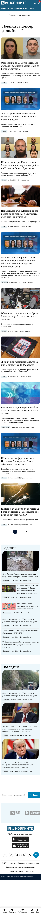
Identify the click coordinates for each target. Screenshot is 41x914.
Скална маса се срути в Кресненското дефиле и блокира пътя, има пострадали (20, 620)
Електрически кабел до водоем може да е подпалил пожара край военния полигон (20, 644)
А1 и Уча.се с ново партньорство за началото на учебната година (27, 606)
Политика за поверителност (28, 863)
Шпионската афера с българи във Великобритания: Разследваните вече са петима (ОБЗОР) (20, 511)
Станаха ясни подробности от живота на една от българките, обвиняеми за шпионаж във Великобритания (18, 262)
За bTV (4, 863)
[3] (39, 3)
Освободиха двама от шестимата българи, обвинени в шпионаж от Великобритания (20, 65)
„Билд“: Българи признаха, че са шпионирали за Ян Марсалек (19, 363)
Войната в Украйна (21, 8)
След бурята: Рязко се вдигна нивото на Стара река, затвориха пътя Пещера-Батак (20, 575)
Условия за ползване (15, 871)
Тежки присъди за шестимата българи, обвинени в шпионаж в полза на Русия (19, 116)
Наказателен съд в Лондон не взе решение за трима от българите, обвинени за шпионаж (19, 213)
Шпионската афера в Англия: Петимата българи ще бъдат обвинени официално (18, 461)
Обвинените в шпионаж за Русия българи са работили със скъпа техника (19, 316)
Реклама (13, 863)
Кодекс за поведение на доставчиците (20, 867)
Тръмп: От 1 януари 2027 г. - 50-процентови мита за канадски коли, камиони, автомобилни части (17, 764)
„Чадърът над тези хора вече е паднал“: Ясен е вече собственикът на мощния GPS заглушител (27, 589)
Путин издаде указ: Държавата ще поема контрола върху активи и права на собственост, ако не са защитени (19, 729)
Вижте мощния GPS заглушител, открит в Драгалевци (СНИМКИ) (20, 631)
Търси (35, 795)
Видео (32, 8)
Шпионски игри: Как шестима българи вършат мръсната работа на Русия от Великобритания (20, 165)
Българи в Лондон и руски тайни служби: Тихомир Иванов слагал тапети (20, 410)
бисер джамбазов (24, 15)
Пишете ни (29, 871)
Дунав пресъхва (7, 8)
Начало (13, 15)
